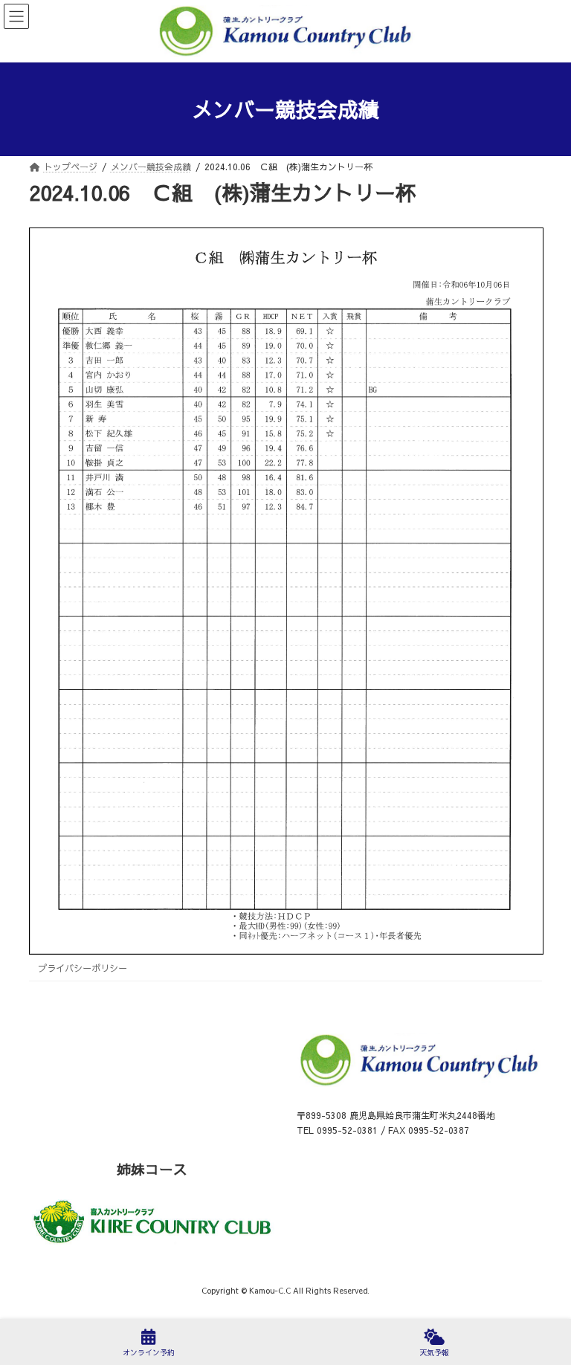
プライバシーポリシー (82, 967)
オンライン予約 (149, 1352)
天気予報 (434, 1352)
